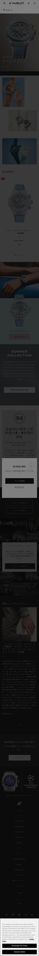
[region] (19, 937)
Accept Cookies (19, 952)
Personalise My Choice (19, 945)
